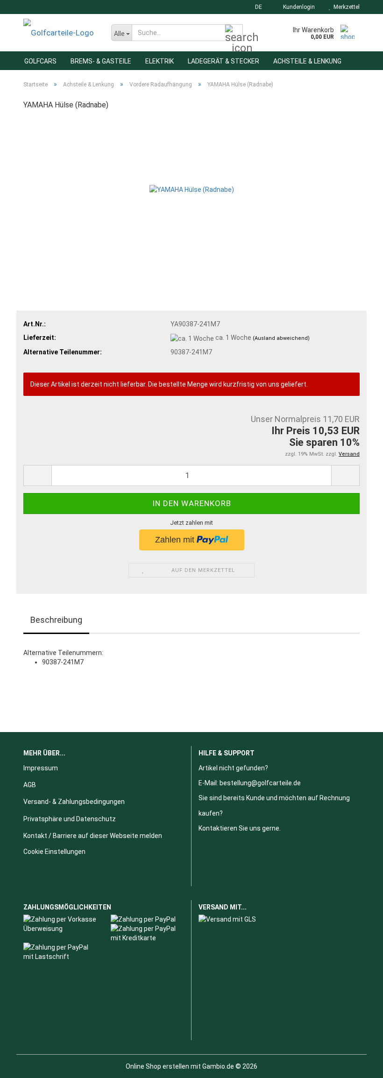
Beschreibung (56, 620)
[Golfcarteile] (60, 32)
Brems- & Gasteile (101, 61)
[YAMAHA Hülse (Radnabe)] (191, 188)
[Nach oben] (357, 1064)
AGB (29, 785)
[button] (255, 7)
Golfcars (40, 61)
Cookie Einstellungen (54, 851)
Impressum (40, 768)
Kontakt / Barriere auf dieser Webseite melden (92, 835)
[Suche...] (234, 33)
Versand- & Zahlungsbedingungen (74, 801)
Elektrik (159, 61)
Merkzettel (345, 7)
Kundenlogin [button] (297, 7)
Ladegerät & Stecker (223, 61)
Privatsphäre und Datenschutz (69, 819)
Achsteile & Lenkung (307, 61)
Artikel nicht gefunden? (233, 768)
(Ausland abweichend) (281, 338)
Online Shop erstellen (157, 1066)
